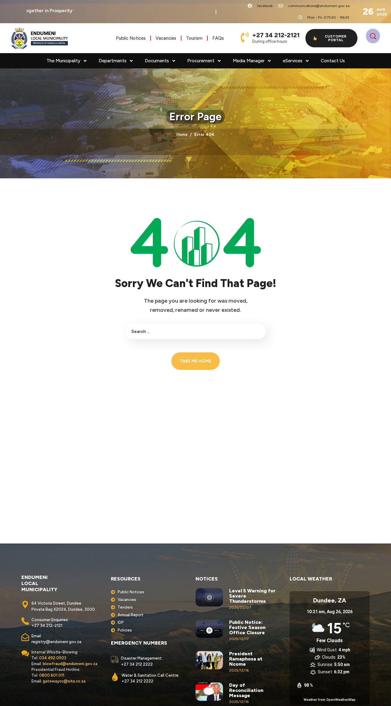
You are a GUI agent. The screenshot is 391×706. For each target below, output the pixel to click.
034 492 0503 (52, 658)
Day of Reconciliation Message (246, 690)
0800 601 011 (51, 675)
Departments (112, 61)
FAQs (218, 38)
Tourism (194, 38)
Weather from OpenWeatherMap (330, 700)
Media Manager (249, 61)
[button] (331, 38)
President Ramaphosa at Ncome (245, 659)
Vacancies (165, 38)
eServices (292, 61)
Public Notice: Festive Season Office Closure (247, 627)
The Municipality (63, 61)
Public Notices (131, 38)
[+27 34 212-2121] (244, 37)
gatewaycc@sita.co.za (64, 681)
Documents (157, 61)
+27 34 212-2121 (276, 35)
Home (182, 134)
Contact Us (333, 61)
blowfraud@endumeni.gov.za (70, 663)
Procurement (200, 61)
